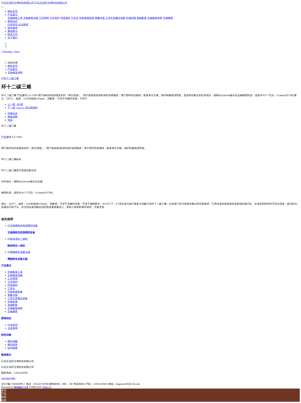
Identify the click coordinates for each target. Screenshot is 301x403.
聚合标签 (13, 344)
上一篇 (15, 104)
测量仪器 (13, 295)
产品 (3, 137)
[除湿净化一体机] (18, 239)
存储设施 (13, 301)
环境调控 (13, 285)
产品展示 (13, 69)
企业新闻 (13, 328)
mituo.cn (47, 387)
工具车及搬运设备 (18, 298)
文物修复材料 (15, 72)
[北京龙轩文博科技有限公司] (150, 3)
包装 (10, 120)
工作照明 (13, 278)
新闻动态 (6, 318)
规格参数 (13, 116)
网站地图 (13, 341)
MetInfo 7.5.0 (21, 387)
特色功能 (6, 334)
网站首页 (13, 11)
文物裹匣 (13, 311)
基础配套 (13, 305)
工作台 (11, 288)
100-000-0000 (8, 378)
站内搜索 (13, 348)
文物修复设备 (15, 275)
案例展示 (6, 354)
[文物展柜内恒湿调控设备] (23, 225)
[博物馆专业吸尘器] (19, 252)
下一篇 (23, 107)
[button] (7, 51)
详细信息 (13, 113)
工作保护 (13, 282)
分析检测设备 (15, 291)
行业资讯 (13, 324)
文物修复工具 (15, 272)
